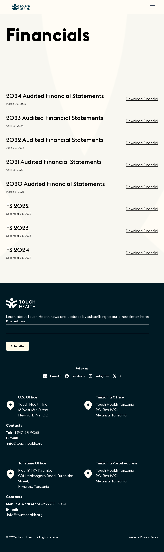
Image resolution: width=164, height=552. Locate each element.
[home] (20, 7)
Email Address (15, 321)
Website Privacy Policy (143, 537)
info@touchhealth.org (25, 443)
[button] (152, 7)
